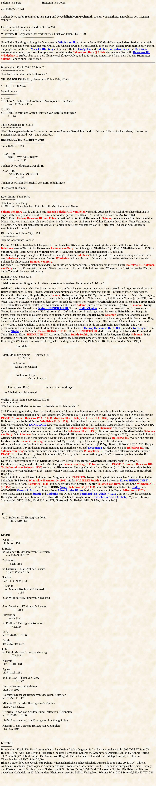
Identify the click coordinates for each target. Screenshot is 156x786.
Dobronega (95, 447)
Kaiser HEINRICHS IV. (135, 480)
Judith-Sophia (88, 308)
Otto (20, 490)
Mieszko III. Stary (42, 49)
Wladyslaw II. (67, 42)
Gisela (15, 331)
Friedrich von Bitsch (104, 497)
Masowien (141, 49)
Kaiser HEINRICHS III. (53, 308)
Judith (136, 487)
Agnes (63, 487)
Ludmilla (52, 493)
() (103, 327)
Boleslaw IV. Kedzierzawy (113, 49)
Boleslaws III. (141, 52)
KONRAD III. (37, 424)
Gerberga (139, 327)
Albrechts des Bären (70, 490)
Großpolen (84, 49)
